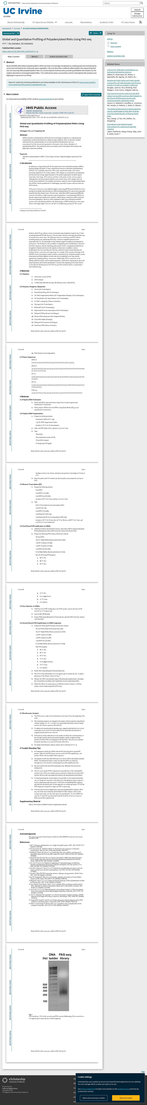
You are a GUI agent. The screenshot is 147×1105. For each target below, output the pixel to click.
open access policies (87, 82)
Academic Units (106, 22)
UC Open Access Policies (43, 22)
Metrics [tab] (35, 56)
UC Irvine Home (128, 22)
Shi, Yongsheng (27, 43)
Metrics (110, 51)
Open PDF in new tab (92, 94)
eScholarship (6, 28)
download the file (45, 99)
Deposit (137, 9)
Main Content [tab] (13, 56)
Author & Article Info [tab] (58, 56)
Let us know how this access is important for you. (27, 84)
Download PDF (9, 33)
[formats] (18, 33)
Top (143, 1071)
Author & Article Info (116, 56)
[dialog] (110, 1088)
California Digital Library (10, 1088)
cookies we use (123, 1089)
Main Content (12, 94)
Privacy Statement (88, 1089)
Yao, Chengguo (14, 43)
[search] (142, 3)
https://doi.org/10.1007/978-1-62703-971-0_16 (20, 51)
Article (110, 39)
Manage (137, 14)
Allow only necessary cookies (94, 1098)
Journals (68, 22)
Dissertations (86, 22)
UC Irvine (6, 16)
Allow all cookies (126, 1098)
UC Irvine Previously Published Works (35, 28)
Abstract (10, 62)
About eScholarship (16, 22)
